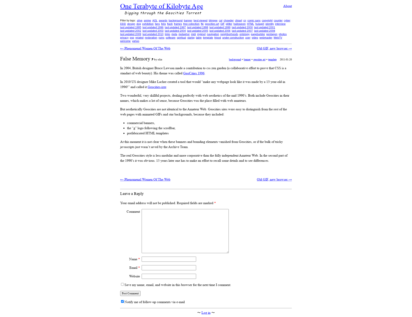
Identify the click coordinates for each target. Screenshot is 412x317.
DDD (123, 23)
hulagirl (259, 23)
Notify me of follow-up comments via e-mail (154, 302)
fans (157, 23)
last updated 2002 (130, 30)
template (208, 37)
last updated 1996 (153, 27)
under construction (233, 37)
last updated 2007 (242, 30)
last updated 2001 (264, 27)
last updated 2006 (219, 30)
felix (163, 23)
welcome (125, 41)
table (199, 37)
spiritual (181, 37)
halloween (239, 23)
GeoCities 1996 (193, 73)
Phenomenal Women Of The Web (145, 48)
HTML (250, 23)
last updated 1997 (175, 27)
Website (134, 276)
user (247, 37)
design (131, 23)
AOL (155, 20)
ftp (202, 23)
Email (134, 267)
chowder (229, 20)
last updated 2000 (242, 27)
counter (278, 20)
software (171, 37)
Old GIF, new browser (274, 48)
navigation (213, 34)
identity (269, 23)
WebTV (278, 37)
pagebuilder (258, 34)
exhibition (148, 23)
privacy (124, 37)
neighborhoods (229, 34)
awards (163, 20)
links (167, 34)
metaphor (184, 34)
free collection (191, 23)
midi (193, 34)
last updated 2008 (264, 30)
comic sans (254, 20)
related (139, 37)
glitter (229, 23)
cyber (287, 20)
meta (174, 34)
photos (283, 34)
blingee (213, 20)
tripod (217, 37)
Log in (206, 312)
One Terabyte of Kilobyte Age (161, 5)
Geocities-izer (157, 87)
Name (134, 259)
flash (170, 23)
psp (132, 37)
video (255, 37)
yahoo (135, 41)
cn (244, 20)
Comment (133, 211)
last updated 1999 (219, 27)
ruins (161, 37)
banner (188, 20)
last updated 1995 (130, 27)
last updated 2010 (153, 34)
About (287, 6)
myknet (201, 34)
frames (178, 23)
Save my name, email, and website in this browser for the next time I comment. (177, 285)
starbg (191, 37)
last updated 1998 (197, 27)
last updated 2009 (130, 34)
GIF (222, 23)
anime (147, 20)
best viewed (201, 20)
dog (138, 23)
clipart (238, 20)
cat (220, 20)
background (176, 20)
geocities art (212, 23)
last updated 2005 (197, 30)
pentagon (271, 34)
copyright (267, 20)
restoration (151, 37)
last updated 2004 (175, 30)
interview (280, 23)
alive (139, 20)
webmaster (265, 37)
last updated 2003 (153, 30)
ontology (244, 34)
